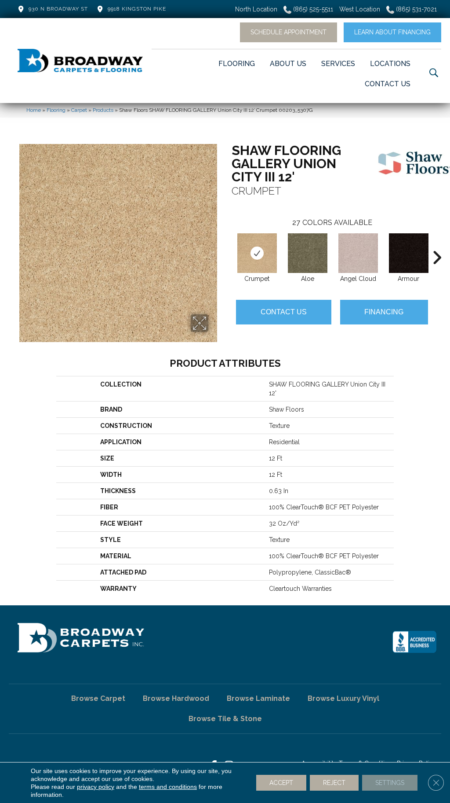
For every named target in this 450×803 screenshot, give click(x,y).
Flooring (56, 110)
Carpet (79, 110)
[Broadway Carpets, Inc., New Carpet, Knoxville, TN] (414, 642)
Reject (334, 782)
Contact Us (284, 312)
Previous (227, 244)
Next (436, 244)
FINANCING (383, 312)
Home (33, 110)
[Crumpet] (257, 253)
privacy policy (95, 786)
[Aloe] (308, 253)
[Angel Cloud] (358, 253)
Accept (281, 782)
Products (103, 110)
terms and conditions (168, 786)
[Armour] (409, 253)
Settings (389, 782)
